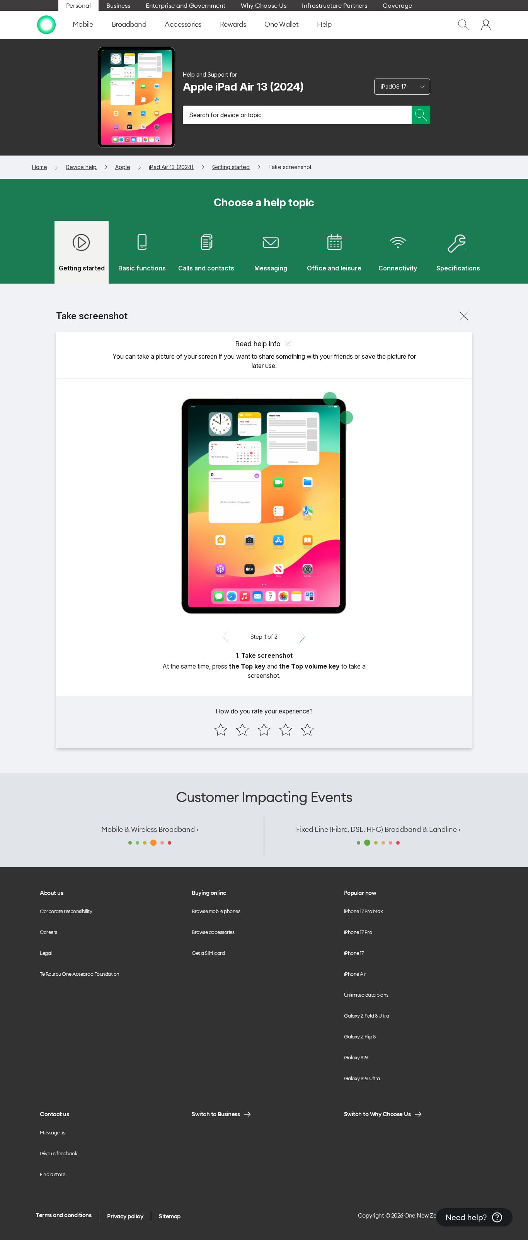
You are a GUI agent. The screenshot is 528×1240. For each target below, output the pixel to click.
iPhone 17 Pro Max (363, 911)
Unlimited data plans (366, 995)
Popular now (360, 892)
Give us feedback (58, 1153)
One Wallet (281, 24)
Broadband (129, 24)
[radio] (220, 729)
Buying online (209, 892)
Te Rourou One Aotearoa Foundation (79, 974)
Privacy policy (125, 1216)
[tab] (82, 252)
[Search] (421, 115)
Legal (46, 953)
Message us (52, 1132)
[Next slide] (302, 637)
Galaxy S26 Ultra (362, 1078)
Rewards (233, 24)
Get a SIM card (208, 953)
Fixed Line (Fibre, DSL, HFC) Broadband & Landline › (378, 829)
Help (324, 24)
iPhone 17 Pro (358, 932)
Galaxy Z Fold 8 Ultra (366, 1016)
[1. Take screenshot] (264, 506)
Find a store (52, 1174)
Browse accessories (213, 932)
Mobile (83, 24)
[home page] (46, 25)
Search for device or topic (225, 115)
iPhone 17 (354, 953)
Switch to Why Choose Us (377, 1114)
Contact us (54, 1114)
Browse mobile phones (216, 911)
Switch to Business (216, 1114)
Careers (48, 932)
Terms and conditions (63, 1215)
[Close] (464, 316)
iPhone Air (355, 974)
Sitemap (170, 1216)
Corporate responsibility (66, 911)
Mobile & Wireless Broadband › (149, 829)
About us (51, 892)
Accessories (183, 24)
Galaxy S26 (356, 1057)
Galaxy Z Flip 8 (360, 1036)
